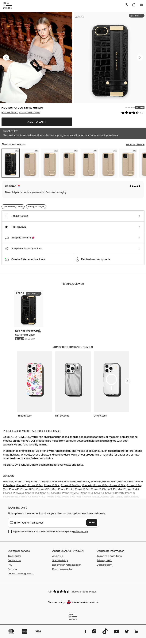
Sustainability (60, 560)
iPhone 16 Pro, (110, 481)
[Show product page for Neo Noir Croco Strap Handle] (11, 163)
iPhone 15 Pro (34, 485)
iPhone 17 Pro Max (41, 481)
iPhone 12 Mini (131, 489)
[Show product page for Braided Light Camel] (30, 163)
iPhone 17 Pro (22, 481)
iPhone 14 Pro (100, 485)
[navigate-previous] (128, 381)
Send (92, 523)
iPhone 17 (8, 481)
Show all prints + (135, 144)
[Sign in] (126, 5)
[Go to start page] (7, 5)
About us (57, 556)
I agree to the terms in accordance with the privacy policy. (50, 531)
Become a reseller (62, 569)
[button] (73, 591)
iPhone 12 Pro (82, 489)
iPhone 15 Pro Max (71, 485)
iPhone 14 (87, 485)
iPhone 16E (83, 481)
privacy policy (80, 531)
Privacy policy (104, 560)
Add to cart (37, 122)
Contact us (14, 560)
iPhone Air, (57, 481)
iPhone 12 (96, 489)
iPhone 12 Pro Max (112, 489)
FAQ (10, 565)
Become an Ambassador (66, 565)
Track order (14, 556)
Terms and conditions (109, 556)
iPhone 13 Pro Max (46, 489)
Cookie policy (104, 565)
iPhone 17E (70, 481)
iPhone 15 (21, 485)
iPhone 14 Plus (117, 485)
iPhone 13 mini (65, 489)
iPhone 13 (14, 489)
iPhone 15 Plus (52, 485)
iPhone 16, (96, 481)
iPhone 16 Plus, (126, 481)
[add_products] (39, 331)
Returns (12, 569)
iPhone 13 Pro (28, 489)
